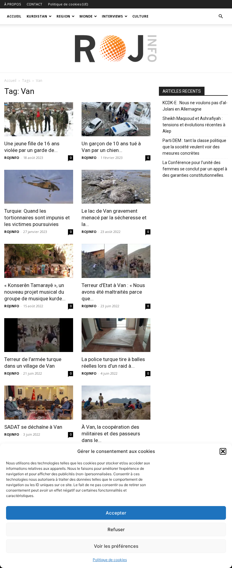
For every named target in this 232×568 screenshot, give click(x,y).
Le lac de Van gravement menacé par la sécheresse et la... (114, 217)
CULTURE (140, 16)
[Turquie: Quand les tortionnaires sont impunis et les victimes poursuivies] (38, 187)
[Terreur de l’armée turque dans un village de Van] (38, 335)
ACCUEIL (14, 16)
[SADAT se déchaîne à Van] (38, 403)
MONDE (85, 16)
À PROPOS (12, 4)
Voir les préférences (116, 546)
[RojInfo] (116, 48)
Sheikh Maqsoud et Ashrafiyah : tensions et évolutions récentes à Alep (194, 125)
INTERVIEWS (112, 16)
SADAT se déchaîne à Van (33, 427)
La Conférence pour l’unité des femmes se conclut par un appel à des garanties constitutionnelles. (195, 169)
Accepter (116, 513)
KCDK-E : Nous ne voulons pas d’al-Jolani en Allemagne (195, 105)
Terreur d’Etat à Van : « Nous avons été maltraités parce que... (113, 292)
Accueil (10, 80)
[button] (223, 451)
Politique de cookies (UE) (68, 4)
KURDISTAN (37, 16)
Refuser (116, 529)
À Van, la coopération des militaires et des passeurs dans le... (111, 433)
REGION (63, 16)
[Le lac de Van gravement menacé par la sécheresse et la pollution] (116, 187)
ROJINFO (11, 157)
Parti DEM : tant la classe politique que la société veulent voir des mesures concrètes (194, 147)
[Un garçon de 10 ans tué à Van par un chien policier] (116, 119)
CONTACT (34, 4)
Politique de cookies (110, 559)
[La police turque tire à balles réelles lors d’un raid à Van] (116, 335)
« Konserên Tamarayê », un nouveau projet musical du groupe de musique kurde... (35, 292)
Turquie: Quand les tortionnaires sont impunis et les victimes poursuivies (37, 217)
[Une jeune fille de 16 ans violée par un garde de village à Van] (38, 119)
